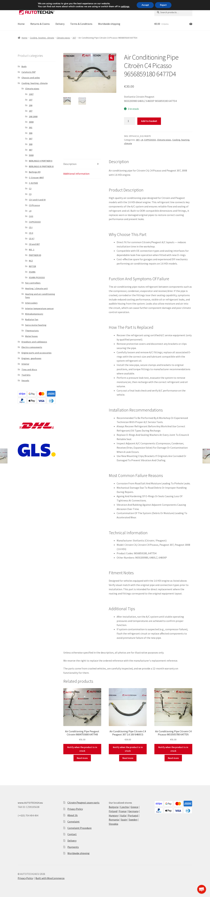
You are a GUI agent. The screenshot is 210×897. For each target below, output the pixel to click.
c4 (142, 139)
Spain (124, 819)
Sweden (133, 819)
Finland (113, 811)
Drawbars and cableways (34, 341)
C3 (30, 194)
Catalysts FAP (28, 72)
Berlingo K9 (34, 171)
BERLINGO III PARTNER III (41, 166)
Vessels (25, 380)
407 (30, 149)
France (122, 811)
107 (30, 99)
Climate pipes (63, 37)
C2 (30, 188)
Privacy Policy (75, 809)
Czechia (124, 807)
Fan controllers (33, 282)
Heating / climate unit (36, 288)
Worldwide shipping (109, 23)
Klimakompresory (34, 313)
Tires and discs (29, 369)
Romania (114, 819)
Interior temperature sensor (39, 308)
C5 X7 (31, 238)
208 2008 (33, 116)
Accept (145, 5)
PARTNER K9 (35, 255)
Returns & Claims (40, 23)
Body (24, 66)
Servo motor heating (35, 325)
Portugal (133, 815)
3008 (31, 121)
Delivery (59, 23)
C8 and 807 (34, 244)
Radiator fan (31, 319)
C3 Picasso (34, 205)
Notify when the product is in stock (82, 749)
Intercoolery (31, 302)
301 (30, 127)
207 (30, 110)
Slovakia (113, 823)
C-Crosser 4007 (36, 177)
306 (30, 133)
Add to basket (149, 121)
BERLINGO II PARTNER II (40, 160)
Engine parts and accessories (36, 352)
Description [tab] (69, 164)
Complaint (73, 821)
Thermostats (32, 330)
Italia (123, 815)
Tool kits (26, 374)
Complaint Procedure (79, 828)
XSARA (32, 271)
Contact (72, 834)
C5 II (31, 233)
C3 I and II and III (37, 199)
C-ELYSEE (33, 182)
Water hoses (31, 336)
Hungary (113, 815)
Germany (133, 811)
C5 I (30, 227)
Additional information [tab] (76, 173)
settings (125, 6)
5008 (31, 155)
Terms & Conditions (81, 23)
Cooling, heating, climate (42, 37)
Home (21, 23)
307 (74, 37)
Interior (25, 363)
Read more (82, 758)
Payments (73, 847)
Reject (163, 5)
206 (30, 105)
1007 (31, 94)
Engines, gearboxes (31, 358)
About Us (72, 815)
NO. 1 (31, 249)
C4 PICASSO (150, 139)
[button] (111, 58)
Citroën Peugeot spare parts (83, 802)
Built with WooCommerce (49, 878)
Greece (134, 807)
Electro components (31, 347)
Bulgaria (113, 807)
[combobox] (173, 12)
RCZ (31, 260)
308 (30, 144)
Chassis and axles (30, 77)
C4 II (31, 216)
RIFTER (32, 266)
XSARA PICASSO (37, 277)
